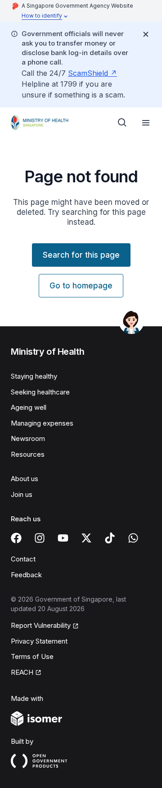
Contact (23, 559)
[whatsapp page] (133, 538)
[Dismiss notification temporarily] (146, 34)
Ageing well (28, 407)
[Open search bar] (122, 123)
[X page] (86, 538)
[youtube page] (63, 538)
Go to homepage (81, 285)
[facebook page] (16, 538)
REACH (22, 672)
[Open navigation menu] (146, 123)
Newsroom (28, 438)
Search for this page (81, 255)
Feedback (26, 574)
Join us (21, 494)
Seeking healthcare (40, 392)
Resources (28, 454)
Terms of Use (32, 656)
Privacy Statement (39, 641)
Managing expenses (42, 423)
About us (24, 478)
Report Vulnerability (41, 625)
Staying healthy (34, 376)
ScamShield (88, 73)
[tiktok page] (109, 538)
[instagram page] (39, 538)
